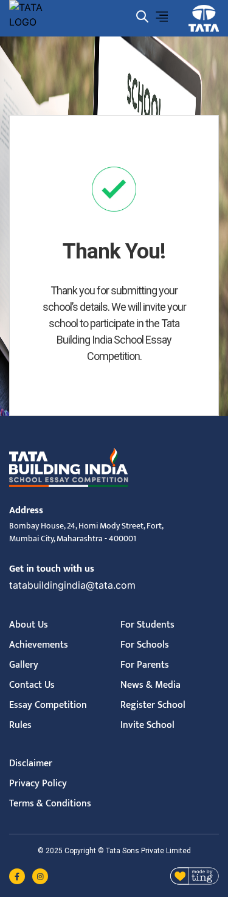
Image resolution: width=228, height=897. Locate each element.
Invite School (147, 725)
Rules (20, 725)
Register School (152, 705)
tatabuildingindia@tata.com (72, 585)
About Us (28, 625)
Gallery (23, 665)
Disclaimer (30, 763)
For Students (147, 625)
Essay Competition (48, 705)
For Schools (144, 645)
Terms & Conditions (50, 803)
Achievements (38, 645)
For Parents (144, 665)
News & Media (150, 685)
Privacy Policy (38, 783)
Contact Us (32, 685)
